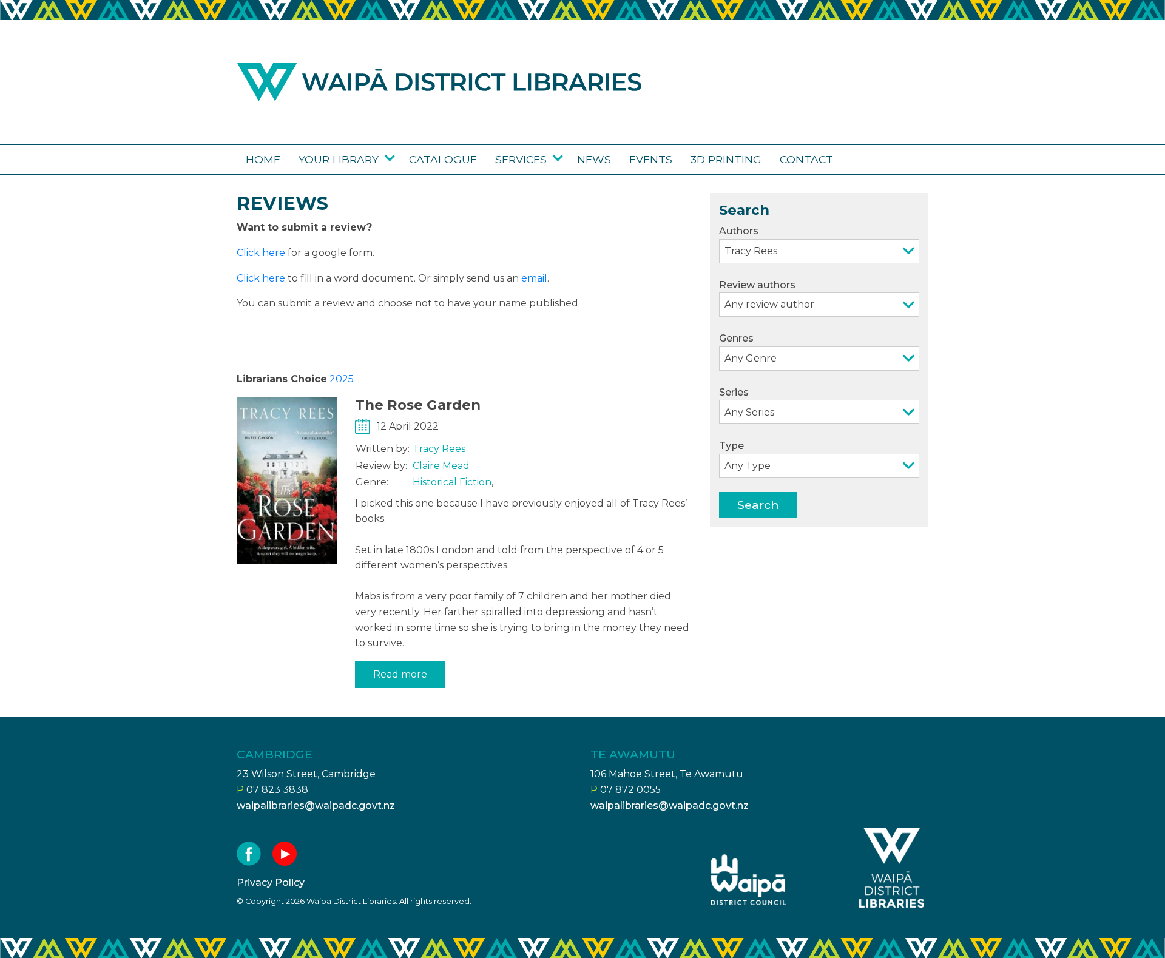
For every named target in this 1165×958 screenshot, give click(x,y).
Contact (806, 159)
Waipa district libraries (439, 82)
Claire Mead (441, 465)
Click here (261, 252)
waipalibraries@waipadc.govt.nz (316, 805)
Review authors (757, 285)
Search (758, 505)
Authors (738, 231)
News (594, 159)
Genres (736, 338)
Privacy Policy (271, 882)
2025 (341, 379)
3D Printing (726, 159)
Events (650, 159)
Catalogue (443, 159)
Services (521, 159)
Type (731, 445)
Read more (400, 674)
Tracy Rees (439, 448)
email (534, 278)
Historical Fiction (452, 482)
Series (734, 392)
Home (263, 159)
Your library (339, 159)
